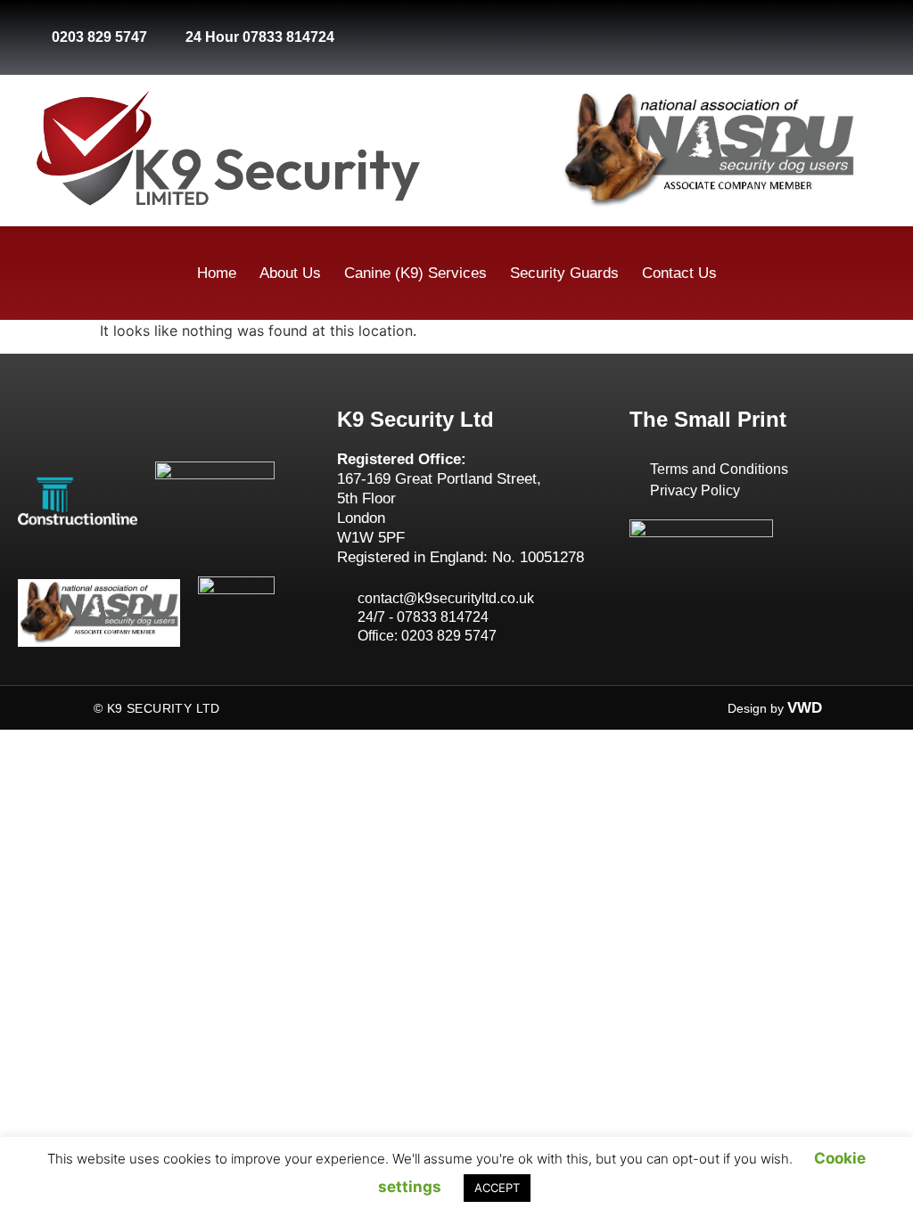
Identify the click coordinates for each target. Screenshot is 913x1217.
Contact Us (679, 273)
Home (216, 273)
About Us (290, 273)
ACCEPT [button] (497, 1187)
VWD (804, 707)
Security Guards (564, 273)
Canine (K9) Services (415, 273)
